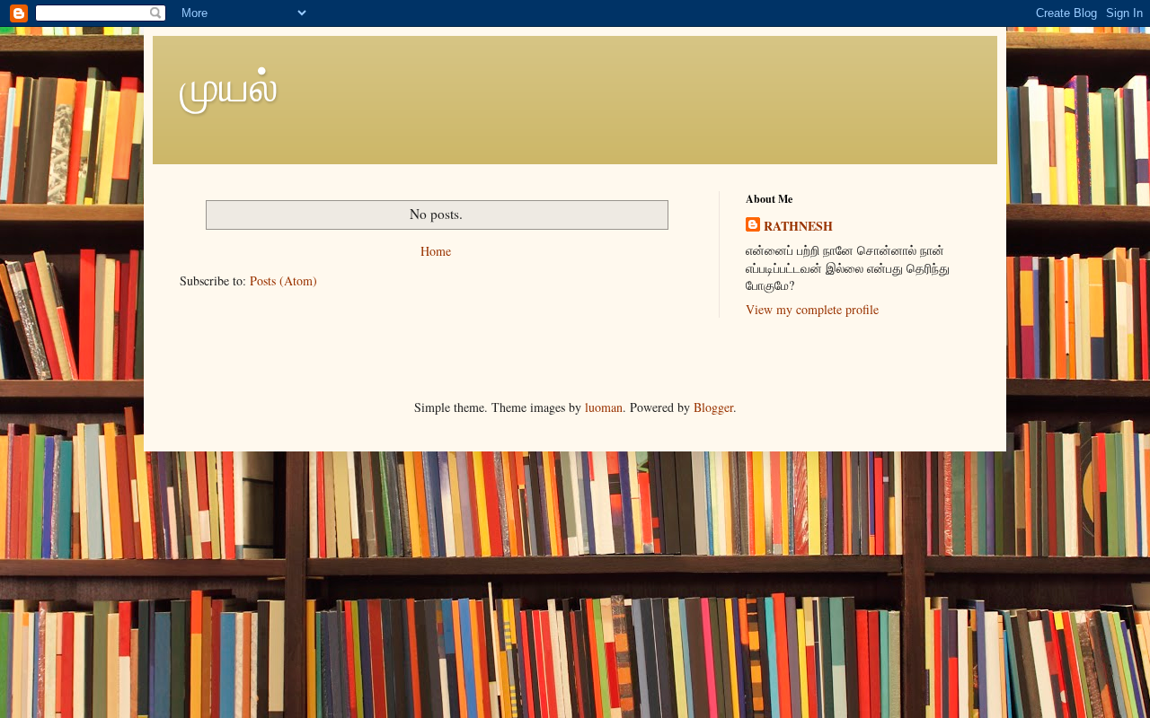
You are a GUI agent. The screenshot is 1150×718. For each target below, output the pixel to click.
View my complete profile (812, 309)
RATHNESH (798, 226)
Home (435, 250)
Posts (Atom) (283, 280)
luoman (604, 407)
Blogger (713, 407)
